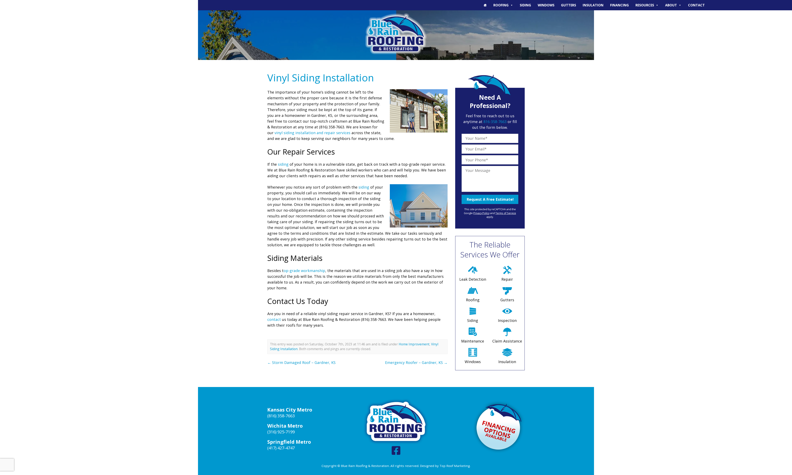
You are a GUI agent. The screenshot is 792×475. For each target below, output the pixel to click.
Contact (696, 5)
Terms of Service (505, 213)
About (671, 5)
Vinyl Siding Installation (320, 77)
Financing (619, 5)
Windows (546, 5)
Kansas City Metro (289, 409)
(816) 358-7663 (281, 416)
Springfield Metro (289, 441)
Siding (525, 5)
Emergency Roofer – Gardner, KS (416, 362)
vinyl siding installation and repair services (312, 132)
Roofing (501, 5)
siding (283, 164)
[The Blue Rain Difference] (485, 5)
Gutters (568, 5)
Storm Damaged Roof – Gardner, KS (301, 362)
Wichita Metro (285, 425)
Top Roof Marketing (455, 466)
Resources (644, 5)
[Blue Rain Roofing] (396, 33)
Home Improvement (414, 344)
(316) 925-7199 (281, 432)
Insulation (593, 5)
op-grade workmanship (304, 270)
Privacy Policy (481, 213)
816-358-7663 (495, 121)
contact (274, 319)
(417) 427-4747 (281, 448)
